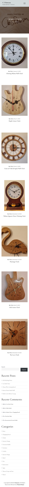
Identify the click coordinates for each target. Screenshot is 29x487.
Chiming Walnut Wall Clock (14, 73)
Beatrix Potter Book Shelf (9, 390)
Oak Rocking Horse (7, 380)
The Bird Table (8, 416)
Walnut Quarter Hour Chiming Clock (14, 216)
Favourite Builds (6, 444)
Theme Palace (20, 484)
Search (3, 367)
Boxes (4, 431)
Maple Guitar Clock (14, 121)
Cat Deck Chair (6, 383)
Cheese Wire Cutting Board (9, 387)
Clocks (4, 438)
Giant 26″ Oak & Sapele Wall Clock (14, 168)
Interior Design (6, 454)
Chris (11, 71)
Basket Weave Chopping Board (13, 412)
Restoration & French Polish (11, 420)
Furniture (5, 448)
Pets (4, 461)
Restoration (5, 464)
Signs (4, 468)
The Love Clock (14, 355)
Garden (4, 451)
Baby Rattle (9, 408)
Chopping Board (6, 434)
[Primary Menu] (25, 3)
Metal (4, 458)
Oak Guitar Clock (14, 307)
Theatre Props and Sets (8, 471)
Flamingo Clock (14, 262)
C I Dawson (6, 3)
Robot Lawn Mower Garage (9, 393)
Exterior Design (6, 441)
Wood (4, 474)
